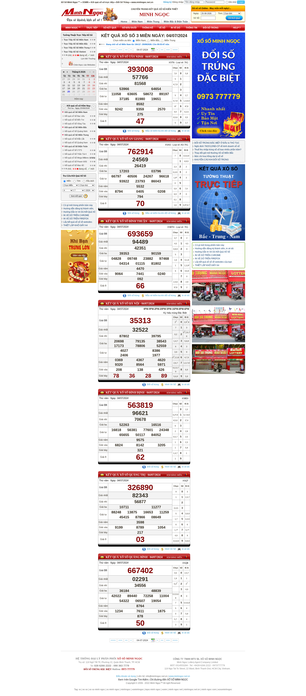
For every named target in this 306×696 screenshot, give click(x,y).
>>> (168, 50)
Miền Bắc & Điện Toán (176, 21)
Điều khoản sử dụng (126, 676)
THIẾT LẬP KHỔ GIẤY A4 (75, 225)
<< (126, 50)
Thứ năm (104, 62)
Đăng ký (167, 2)
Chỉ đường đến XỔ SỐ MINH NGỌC (169, 679)
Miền (68, 181)
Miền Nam (137, 21)
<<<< (113, 50)
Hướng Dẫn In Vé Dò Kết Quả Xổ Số (212, 252)
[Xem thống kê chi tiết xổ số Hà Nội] (186, 303)
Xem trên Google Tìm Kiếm (133, 679)
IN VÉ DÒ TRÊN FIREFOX (76, 218)
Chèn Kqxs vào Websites (84, 65)
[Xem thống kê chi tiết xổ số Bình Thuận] (186, 220)
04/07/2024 (151, 56)
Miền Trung (153, 21)
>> (162, 50)
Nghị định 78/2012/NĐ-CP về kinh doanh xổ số (217, 146)
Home (124, 21)
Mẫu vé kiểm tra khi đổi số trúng (160, 131)
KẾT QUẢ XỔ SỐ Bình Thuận (126, 221)
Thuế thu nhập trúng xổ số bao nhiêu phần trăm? (217, 149)
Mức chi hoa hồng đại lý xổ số (208, 156)
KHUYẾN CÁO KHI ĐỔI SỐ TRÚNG (211, 159)
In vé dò (185, 131)
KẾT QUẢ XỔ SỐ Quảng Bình (127, 557)
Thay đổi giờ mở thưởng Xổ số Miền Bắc (213, 153)
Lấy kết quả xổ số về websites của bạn (213, 262)
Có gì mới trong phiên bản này (78, 205)
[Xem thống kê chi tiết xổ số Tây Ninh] (186, 56)
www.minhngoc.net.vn (179, 676)
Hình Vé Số (170, 384)
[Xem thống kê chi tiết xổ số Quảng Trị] (186, 474)
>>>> (175, 50)
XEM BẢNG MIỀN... (174, 57)
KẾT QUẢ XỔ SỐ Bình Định (125, 392)
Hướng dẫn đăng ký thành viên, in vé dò (214, 248)
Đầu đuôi (90, 181)
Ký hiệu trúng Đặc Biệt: (175, 313)
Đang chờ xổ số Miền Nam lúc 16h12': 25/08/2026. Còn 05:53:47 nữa (137, 44)
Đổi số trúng (133, 131)
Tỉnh (78, 181)
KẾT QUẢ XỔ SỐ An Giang (124, 138)
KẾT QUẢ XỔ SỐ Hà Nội (122, 303)
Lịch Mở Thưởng (88, 59)
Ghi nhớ (232, 2)
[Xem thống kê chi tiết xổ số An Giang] (186, 138)
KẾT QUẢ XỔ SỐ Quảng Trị (125, 474)
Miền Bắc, (155, 40)
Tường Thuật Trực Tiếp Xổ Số (77, 35)
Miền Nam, (140, 40)
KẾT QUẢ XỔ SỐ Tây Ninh (124, 56)
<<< (120, 50)
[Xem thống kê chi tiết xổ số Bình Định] (186, 392)
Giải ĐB (103, 69)
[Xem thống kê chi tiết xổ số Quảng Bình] (186, 556)
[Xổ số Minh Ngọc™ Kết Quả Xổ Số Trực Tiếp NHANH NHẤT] (89, 14)
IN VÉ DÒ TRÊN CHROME (76, 215)
